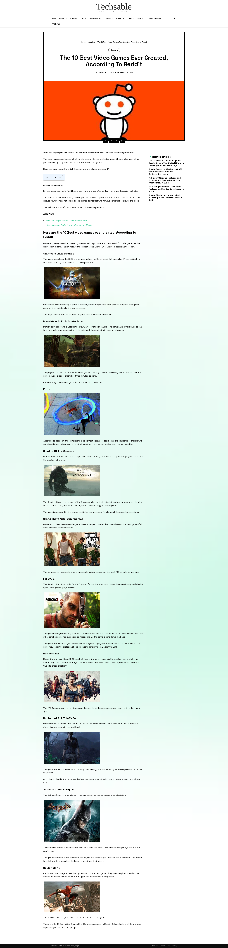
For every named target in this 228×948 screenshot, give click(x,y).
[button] (174, 18)
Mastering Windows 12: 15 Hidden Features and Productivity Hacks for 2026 (167, 189)
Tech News (56, 24)
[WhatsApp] (122, 140)
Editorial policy (165, 946)
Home (54, 18)
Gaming (108, 18)
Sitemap (174, 946)
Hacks (130, 18)
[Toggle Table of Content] (59, 177)
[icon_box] (160, 157)
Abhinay (102, 72)
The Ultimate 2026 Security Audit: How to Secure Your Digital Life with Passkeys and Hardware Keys (166, 163)
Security (140, 18)
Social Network (95, 18)
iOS (83, 18)
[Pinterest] (116, 140)
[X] (111, 140)
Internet (119, 18)
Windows (73, 18)
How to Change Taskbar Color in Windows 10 (67, 220)
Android (62, 18)
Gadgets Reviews (155, 18)
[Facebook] (105, 140)
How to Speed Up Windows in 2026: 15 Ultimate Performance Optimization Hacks (166, 171)
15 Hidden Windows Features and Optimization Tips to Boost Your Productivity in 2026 (165, 180)
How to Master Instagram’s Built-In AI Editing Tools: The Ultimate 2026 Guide (166, 197)
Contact (154, 946)
